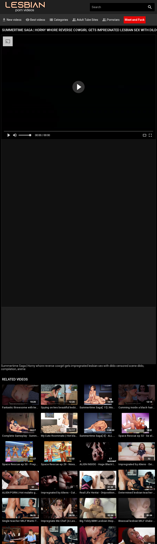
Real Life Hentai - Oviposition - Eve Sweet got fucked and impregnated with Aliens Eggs (98, 492)
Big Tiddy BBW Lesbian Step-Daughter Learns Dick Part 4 (98, 520)
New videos (11, 20)
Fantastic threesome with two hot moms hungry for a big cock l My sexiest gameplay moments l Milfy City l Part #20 (20, 407)
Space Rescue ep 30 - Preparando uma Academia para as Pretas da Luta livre (20, 464)
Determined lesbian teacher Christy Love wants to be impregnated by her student (136, 492)
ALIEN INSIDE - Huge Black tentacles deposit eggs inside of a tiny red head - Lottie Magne (98, 464)
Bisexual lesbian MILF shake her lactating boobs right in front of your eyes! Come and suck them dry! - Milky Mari (136, 520)
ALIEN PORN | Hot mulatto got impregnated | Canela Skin (20, 492)
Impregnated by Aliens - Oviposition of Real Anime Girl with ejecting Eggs (136, 464)
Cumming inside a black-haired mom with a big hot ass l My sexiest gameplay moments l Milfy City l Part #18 (136, 407)
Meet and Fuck (135, 19)
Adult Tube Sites (85, 20)
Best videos (35, 20)
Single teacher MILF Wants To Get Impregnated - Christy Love (20, 520)
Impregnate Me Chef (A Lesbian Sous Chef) (59, 520)
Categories (58, 20)
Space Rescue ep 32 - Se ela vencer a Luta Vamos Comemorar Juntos (136, 435)
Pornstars (111, 20)
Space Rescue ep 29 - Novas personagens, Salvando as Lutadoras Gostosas (59, 464)
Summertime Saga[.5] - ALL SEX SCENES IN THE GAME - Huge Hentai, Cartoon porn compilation (98, 435)
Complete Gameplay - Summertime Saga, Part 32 (20, 435)
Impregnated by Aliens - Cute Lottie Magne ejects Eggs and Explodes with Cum (59, 492)
